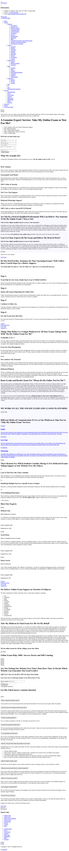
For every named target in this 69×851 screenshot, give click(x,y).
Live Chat (3, 326)
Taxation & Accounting (17, 43)
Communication (15, 30)
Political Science (15, 63)
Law (8, 87)
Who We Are (7, 820)
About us (6, 104)
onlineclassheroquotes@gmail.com (17, 14)
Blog (5, 826)
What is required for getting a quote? (10, 700)
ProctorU (9, 102)
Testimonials (7, 821)
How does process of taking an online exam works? (13, 707)
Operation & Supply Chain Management (21, 40)
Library (6, 22)
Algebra (13, 71)
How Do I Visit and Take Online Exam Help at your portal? (15, 743)
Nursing (13, 51)
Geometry (13, 74)
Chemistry (13, 49)
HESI (8, 101)
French (12, 81)
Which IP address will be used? (9, 761)
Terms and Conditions (10, 818)
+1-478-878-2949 (13, 12)
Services (6, 90)
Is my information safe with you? (9, 733)
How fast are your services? (8, 795)
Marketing (13, 37)
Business (9, 24)
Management (14, 36)
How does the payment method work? (10, 724)
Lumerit (9, 96)
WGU (9, 93)
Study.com (10, 98)
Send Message (5, 152)
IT (8, 86)
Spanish (13, 83)
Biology (13, 48)
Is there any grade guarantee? (8, 717)
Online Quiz (7, 817)
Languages (10, 78)
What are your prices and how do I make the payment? (14, 768)
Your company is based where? (9, 787)
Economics (14, 33)
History (13, 62)
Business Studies (15, 28)
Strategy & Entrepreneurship (18, 42)
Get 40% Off (4, 684)
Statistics (13, 75)
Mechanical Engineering (13, 89)
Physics (13, 56)
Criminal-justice (15, 31)
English (13, 80)
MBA (12, 39)
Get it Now (4, 257)
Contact (6, 824)
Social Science (11, 60)
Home (5, 21)
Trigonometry (14, 77)
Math (8, 66)
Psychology (14, 57)
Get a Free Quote (8, 107)
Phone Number (5, 681)
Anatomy (13, 46)
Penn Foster (10, 95)
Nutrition (13, 53)
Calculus (13, 68)
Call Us (3, 323)
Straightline (10, 99)
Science (9, 45)
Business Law (14, 27)
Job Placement (11, 92)
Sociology (13, 65)
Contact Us (4, 328)
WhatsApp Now (5, 325)
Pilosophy (13, 54)
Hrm (8, 84)
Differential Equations (16, 72)
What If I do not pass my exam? (9, 778)
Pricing (6, 105)
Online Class (7, 815)
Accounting (14, 25)
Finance (13, 34)
